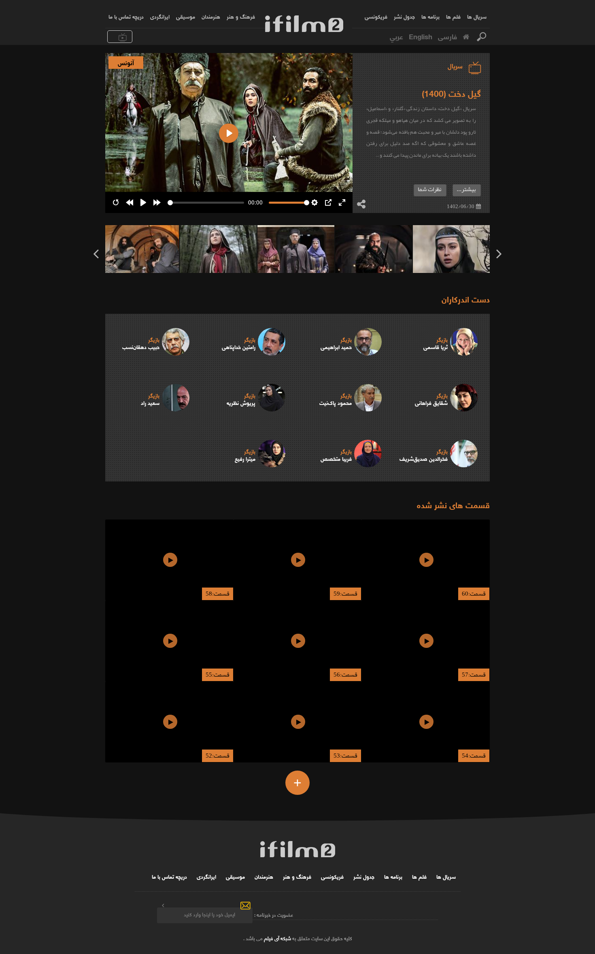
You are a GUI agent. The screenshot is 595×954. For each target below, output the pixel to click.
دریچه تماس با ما (126, 16)
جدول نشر (404, 16)
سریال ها (477, 16)
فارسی (447, 36)
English (420, 36)
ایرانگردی (160, 16)
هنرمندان (211, 16)
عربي (396, 36)
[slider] (206, 203)
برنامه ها (430, 16)
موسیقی (185, 16)
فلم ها (453, 16)
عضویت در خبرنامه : (273, 914)
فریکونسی (376, 16)
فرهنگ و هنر (241, 16)
